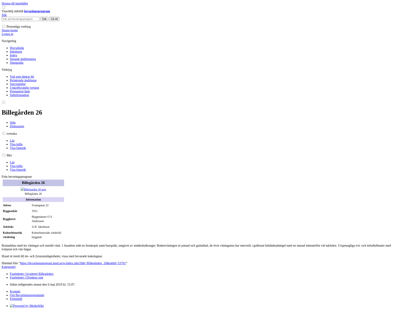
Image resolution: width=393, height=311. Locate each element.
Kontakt (15, 291)
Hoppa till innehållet (15, 3)
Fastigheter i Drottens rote (26, 277)
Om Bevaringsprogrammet (27, 295)
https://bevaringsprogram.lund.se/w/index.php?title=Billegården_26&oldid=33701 (73, 263)
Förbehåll (16, 299)
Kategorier (8, 267)
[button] (13, 11)
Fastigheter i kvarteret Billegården (31, 274)
